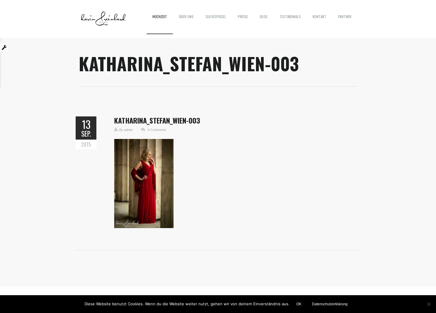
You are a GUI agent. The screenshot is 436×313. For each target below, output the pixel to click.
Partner (344, 16)
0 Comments (157, 130)
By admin (126, 130)
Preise (243, 16)
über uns (186, 16)
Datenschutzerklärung (330, 304)
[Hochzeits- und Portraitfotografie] (103, 21)
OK (298, 304)
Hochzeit (159, 16)
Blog (264, 16)
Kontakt (319, 16)
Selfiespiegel (216, 16)
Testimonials (290, 16)
